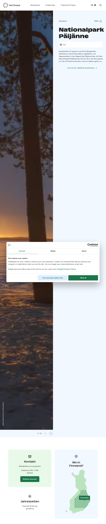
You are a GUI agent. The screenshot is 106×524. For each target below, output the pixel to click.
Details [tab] (53, 251)
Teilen (96, 21)
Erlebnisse (50, 5)
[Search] (101, 5)
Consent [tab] (22, 251)
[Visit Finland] (11, 5)
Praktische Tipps (68, 5)
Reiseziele (35, 5)
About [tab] (84, 251)
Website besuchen (30, 479)
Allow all (83, 278)
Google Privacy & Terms (66, 269)
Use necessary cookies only (53, 278)
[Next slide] (51, 433)
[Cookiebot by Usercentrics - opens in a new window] (89, 245)
